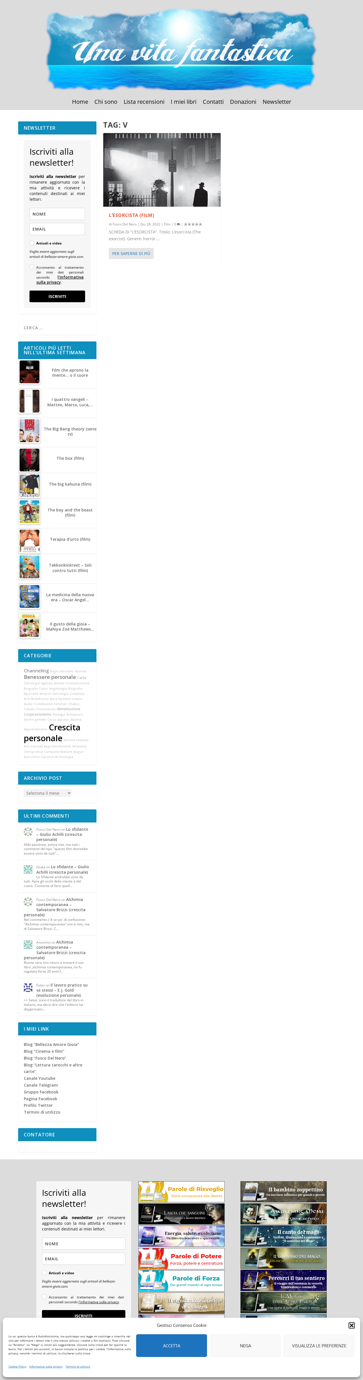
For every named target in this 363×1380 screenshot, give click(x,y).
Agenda (46, 683)
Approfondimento (57, 746)
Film (167, 224)
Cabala (29, 709)
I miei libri (184, 102)
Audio (28, 704)
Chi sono (105, 102)
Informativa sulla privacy (46, 1366)
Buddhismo (40, 699)
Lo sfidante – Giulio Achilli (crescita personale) (62, 834)
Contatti (213, 102)
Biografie (31, 689)
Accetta (171, 1345)
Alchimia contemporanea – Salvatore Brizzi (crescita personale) (55, 907)
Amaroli (45, 694)
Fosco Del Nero (125, 224)
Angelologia (58, 689)
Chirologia (32, 683)
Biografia (75, 689)
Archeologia (64, 757)
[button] (351, 1325)
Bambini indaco (70, 699)
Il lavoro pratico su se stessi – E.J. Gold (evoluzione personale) (62, 990)
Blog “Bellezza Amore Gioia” (51, 1044)
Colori (43, 689)
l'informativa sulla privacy (60, 279)
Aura (53, 699)
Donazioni (243, 102)
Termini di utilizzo (78, 1366)
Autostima (32, 757)
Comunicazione (77, 683)
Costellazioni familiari (50, 704)
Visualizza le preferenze (319, 1345)
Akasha (76, 720)
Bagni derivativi (62, 671)
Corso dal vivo (58, 720)
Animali (80, 671)
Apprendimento (36, 729)
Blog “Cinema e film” (44, 1051)
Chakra (73, 704)
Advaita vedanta (76, 740)
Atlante (59, 683)
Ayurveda (31, 694)
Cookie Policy (17, 1366)
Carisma (47, 757)
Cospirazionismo (38, 714)
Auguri (78, 752)
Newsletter (277, 102)
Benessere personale (50, 677)
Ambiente (79, 746)
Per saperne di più (131, 253)
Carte (81, 677)
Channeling (36, 671)
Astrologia (61, 694)
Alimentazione (68, 708)
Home (80, 102)
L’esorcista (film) (131, 215)
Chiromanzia (46, 709)
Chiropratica (33, 752)
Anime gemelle (35, 720)
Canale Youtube (39, 1078)
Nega (245, 1345)
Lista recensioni (144, 102)
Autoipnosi (74, 714)
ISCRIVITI (57, 296)
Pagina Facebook (40, 1098)
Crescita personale (52, 733)
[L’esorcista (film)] (162, 170)
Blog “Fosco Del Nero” (45, 1058)
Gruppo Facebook (41, 1092)
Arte (27, 699)
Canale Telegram (41, 1085)
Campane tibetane (58, 752)
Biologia (59, 714)
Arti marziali (33, 746)
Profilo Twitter (38, 1105)
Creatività (77, 694)
